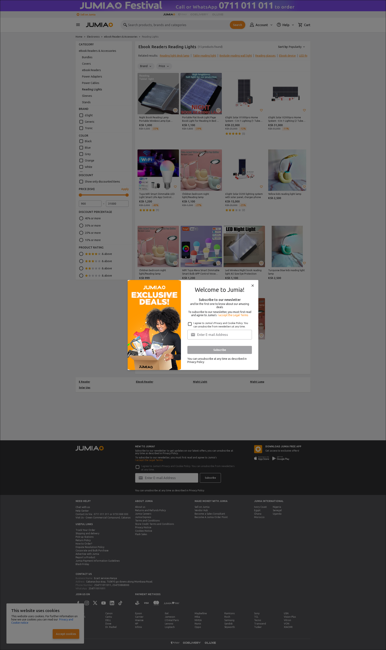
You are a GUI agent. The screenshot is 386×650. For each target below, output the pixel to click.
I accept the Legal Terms (233, 315)
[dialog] (193, 325)
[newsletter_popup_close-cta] (253, 286)
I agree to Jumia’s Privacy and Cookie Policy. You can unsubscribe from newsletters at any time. (220, 325)
